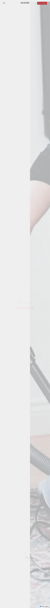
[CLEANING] (25, 3)
